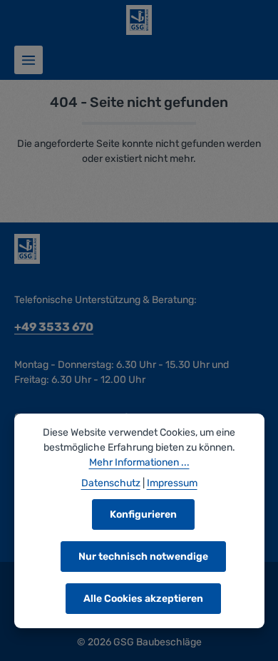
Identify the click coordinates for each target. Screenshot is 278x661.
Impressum (172, 483)
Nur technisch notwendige (143, 556)
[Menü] (28, 60)
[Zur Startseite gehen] (139, 20)
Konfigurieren (143, 514)
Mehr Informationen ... (139, 462)
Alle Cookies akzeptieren (143, 599)
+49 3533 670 (53, 327)
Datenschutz (110, 483)
